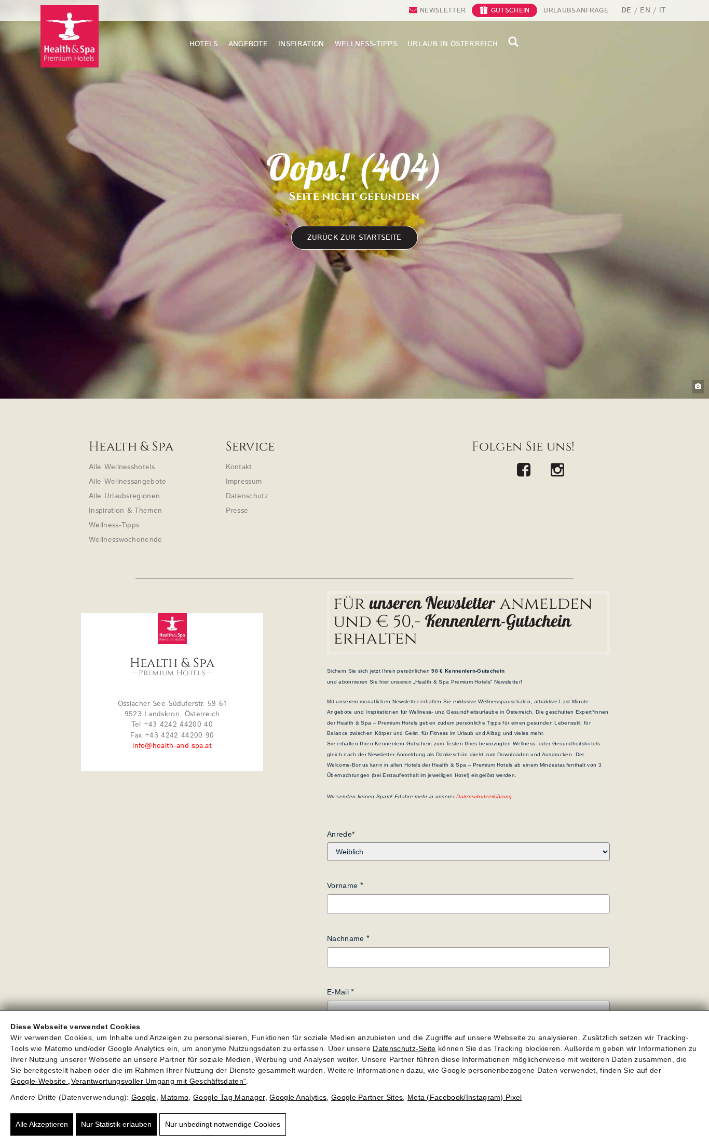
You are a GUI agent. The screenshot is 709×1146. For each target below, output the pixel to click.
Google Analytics (297, 1097)
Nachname (345, 938)
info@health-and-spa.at (172, 746)
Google (143, 1097)
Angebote (248, 44)
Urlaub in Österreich (452, 44)
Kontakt (239, 467)
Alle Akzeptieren (42, 1124)
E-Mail (338, 992)
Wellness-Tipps (366, 44)
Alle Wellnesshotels (122, 467)
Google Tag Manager (229, 1097)
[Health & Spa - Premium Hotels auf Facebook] (524, 471)
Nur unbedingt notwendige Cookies (222, 1124)
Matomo (174, 1097)
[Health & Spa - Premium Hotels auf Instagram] (558, 471)
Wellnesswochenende (125, 540)
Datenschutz (247, 496)
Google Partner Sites (367, 1097)
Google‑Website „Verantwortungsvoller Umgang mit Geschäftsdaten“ (128, 1081)
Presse (237, 511)
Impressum (244, 481)
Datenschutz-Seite (404, 1048)
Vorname (342, 885)
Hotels (203, 44)
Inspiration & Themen (125, 511)
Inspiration (301, 44)
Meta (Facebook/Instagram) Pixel (464, 1097)
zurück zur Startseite (354, 238)
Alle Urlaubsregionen (124, 496)
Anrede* (340, 834)
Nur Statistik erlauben (116, 1124)
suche (514, 41)
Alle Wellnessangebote (128, 481)
